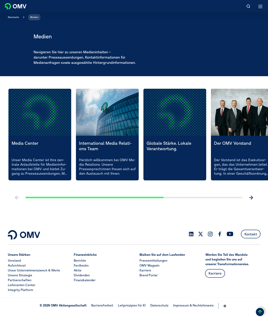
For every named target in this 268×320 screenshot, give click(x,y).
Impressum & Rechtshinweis (193, 305)
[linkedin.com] (191, 234)
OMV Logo (12, 5)
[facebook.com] (219, 234)
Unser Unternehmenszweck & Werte (34, 270)
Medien (34, 17)
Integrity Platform (20, 290)
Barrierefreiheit (102, 305)
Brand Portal (148, 275)
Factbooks (81, 265)
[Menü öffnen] (260, 6)
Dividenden (82, 275)
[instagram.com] (210, 234)
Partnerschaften (19, 280)
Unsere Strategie (20, 275)
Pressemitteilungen (153, 260)
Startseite (13, 17)
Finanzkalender (85, 280)
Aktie (77, 270)
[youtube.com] (230, 234)
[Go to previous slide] (17, 198)
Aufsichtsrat (17, 265)
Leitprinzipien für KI (132, 305)
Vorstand (14, 260)
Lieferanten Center (21, 285)
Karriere (145, 270)
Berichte (80, 260)
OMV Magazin (149, 265)
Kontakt (250, 234)
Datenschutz (159, 305)
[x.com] (200, 234)
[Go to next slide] (251, 198)
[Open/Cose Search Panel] (248, 6)
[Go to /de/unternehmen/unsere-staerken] (225, 306)
